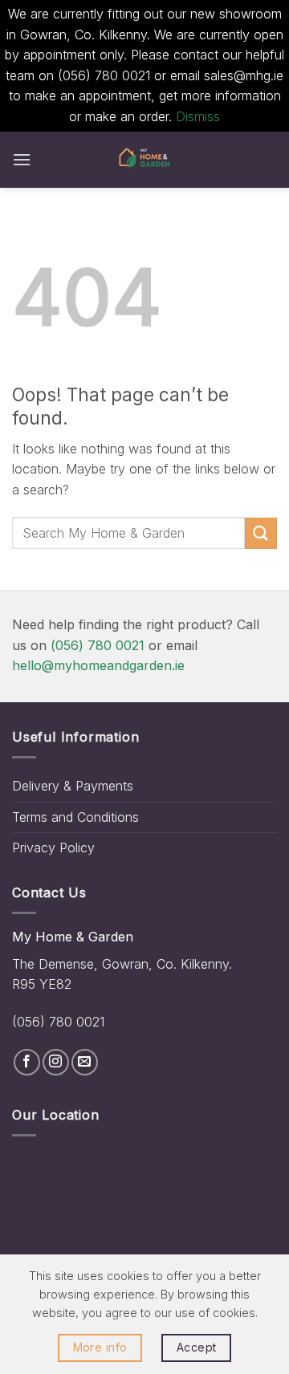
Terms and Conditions (75, 817)
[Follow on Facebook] (27, 1062)
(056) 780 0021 (97, 645)
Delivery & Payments (72, 786)
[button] (21, 159)
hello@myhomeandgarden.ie (98, 665)
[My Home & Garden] (144, 160)
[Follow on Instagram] (56, 1062)
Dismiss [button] (198, 116)
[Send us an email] (84, 1062)
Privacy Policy (53, 847)
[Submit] (261, 533)
